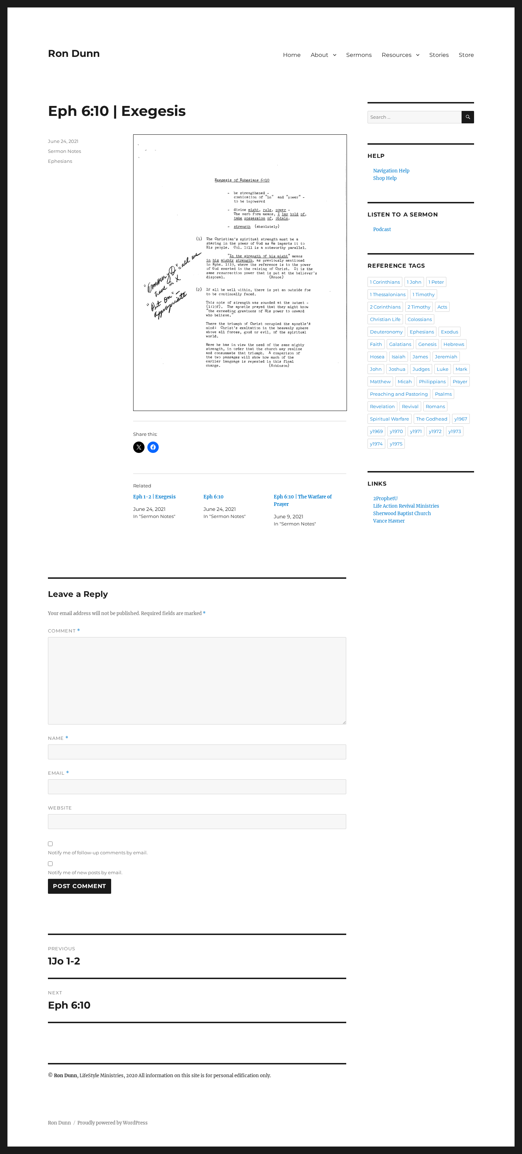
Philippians (432, 381)
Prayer (460, 381)
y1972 (435, 431)
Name (58, 738)
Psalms (443, 394)
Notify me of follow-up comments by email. (98, 852)
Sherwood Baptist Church (402, 514)
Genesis (427, 344)
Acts (442, 307)
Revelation (382, 406)
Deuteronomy (386, 332)
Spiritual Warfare (389, 419)
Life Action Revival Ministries (406, 506)
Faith (376, 344)
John (376, 369)
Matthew (380, 381)
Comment (64, 631)
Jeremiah (446, 356)
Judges (421, 369)
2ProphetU (385, 499)
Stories (439, 55)
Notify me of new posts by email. (85, 872)
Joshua (397, 369)
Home (292, 55)
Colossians (420, 319)
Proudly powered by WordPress (112, 1123)
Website (60, 808)
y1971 (416, 431)
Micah (405, 381)
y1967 (461, 419)
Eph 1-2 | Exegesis (154, 497)
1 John (414, 282)
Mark (461, 369)
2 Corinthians (385, 307)
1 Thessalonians (388, 294)
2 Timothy (419, 307)
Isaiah (399, 356)
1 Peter (436, 282)
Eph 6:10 (213, 497)
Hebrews (454, 344)
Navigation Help (391, 171)
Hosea (377, 356)
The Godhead (431, 419)
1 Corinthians (385, 282)
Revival (410, 406)
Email (58, 773)
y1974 (376, 444)
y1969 (376, 431)
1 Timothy (424, 294)
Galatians (400, 344)
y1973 (454, 431)
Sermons (359, 55)
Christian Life (385, 319)
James (420, 356)
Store (466, 55)
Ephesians (60, 161)
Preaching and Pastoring (399, 394)
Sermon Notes (64, 151)
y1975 (396, 444)
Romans (435, 406)
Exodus (449, 332)
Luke (442, 369)
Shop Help (385, 178)
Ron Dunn (74, 53)
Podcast (382, 229)
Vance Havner (389, 521)
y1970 (396, 431)
